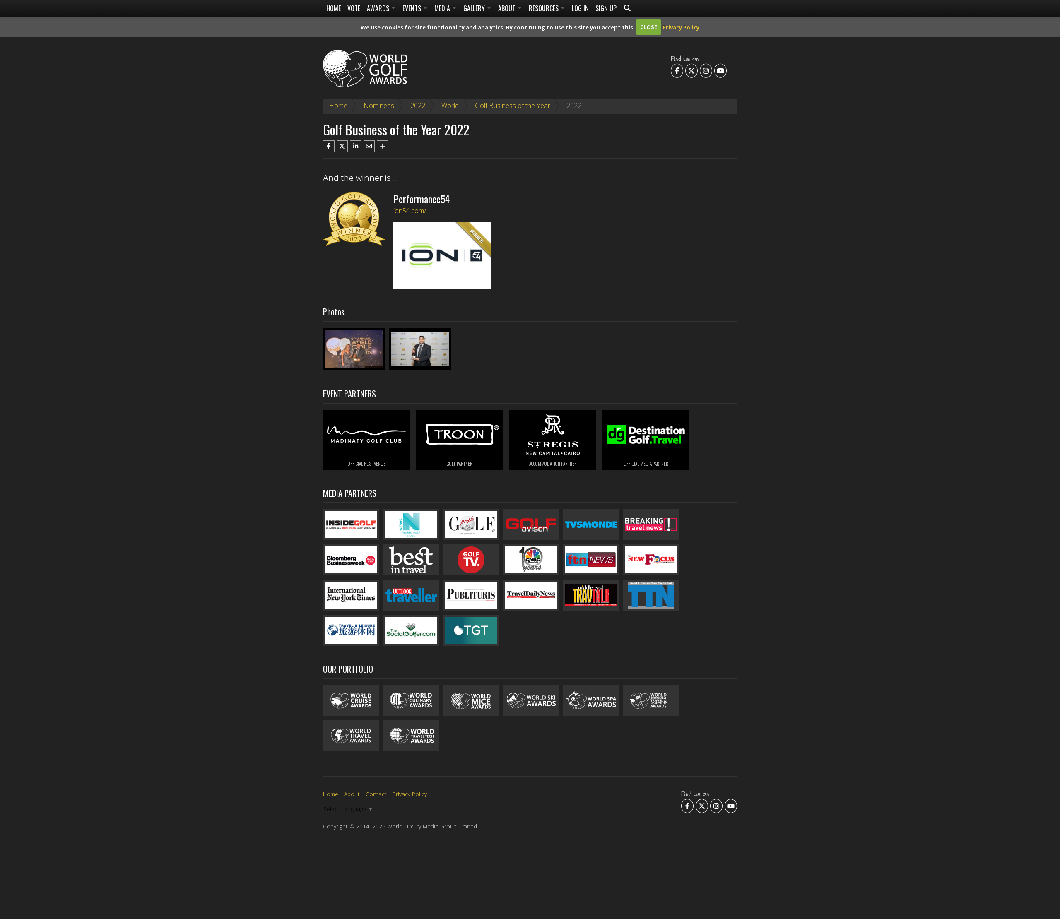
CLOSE (648, 27)
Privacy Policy (680, 27)
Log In (580, 8)
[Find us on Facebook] (677, 70)
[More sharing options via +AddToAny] (382, 146)
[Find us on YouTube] (720, 70)
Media (443, 8)
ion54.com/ (409, 210)
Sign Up (606, 8)
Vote (353, 8)
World (450, 105)
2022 (417, 105)
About (507, 8)
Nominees (379, 105)
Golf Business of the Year (512, 105)
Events (412, 8)
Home (333, 8)
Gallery (475, 8)
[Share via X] (342, 146)
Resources (544, 8)
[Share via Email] (369, 146)
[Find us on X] (691, 70)
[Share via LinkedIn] (355, 146)
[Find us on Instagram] (706, 70)
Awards (379, 8)
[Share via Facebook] (328, 146)
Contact (376, 794)
